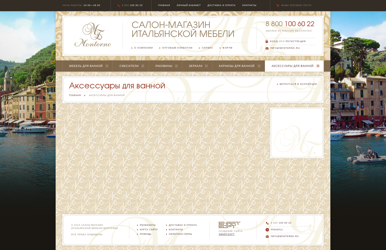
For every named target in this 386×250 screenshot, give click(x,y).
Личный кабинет (189, 5)
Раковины (163, 66)
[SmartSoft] (230, 223)
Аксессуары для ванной (293, 66)
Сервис (207, 48)
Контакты (176, 229)
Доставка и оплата (183, 225)
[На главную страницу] (93, 35)
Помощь (146, 234)
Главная (75, 95)
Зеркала (196, 66)
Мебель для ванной (86, 66)
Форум (227, 48)
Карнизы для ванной (237, 66)
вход (274, 41)
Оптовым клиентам (177, 48)
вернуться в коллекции (298, 84)
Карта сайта (149, 229)
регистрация (296, 41)
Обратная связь (180, 234)
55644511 (277, 229)
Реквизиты (148, 225)
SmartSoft (227, 234)
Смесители (129, 66)
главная (164, 5)
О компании (143, 48)
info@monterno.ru (285, 48)
